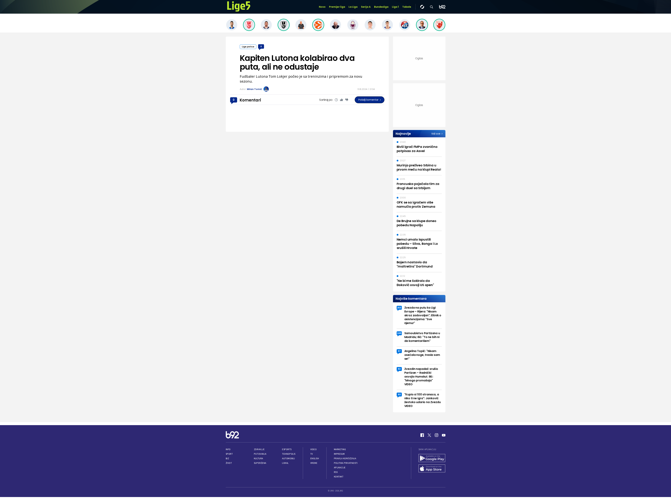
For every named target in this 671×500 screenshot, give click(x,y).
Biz (227, 458)
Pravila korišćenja (345, 458)
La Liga (353, 7)
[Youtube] (443, 435)
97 (399, 351)
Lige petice (248, 46)
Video (313, 449)
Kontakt (339, 476)
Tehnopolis (288, 453)
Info (228, 449)
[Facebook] (422, 435)
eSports (286, 449)
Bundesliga (381, 7)
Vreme (314, 463)
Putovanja (260, 453)
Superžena (260, 463)
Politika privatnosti (346, 463)
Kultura (258, 458)
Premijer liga (337, 7)
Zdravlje (259, 449)
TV (311, 453)
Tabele (406, 7)
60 (399, 394)
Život (229, 463)
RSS (336, 472)
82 (399, 368)
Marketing (340, 449)
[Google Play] (432, 458)
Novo (322, 7)
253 (399, 307)
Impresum (339, 453)
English (314, 458)
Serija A (366, 7)
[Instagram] (436, 435)
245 (399, 333)
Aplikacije (340, 467)
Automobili (288, 458)
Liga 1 (395, 7)
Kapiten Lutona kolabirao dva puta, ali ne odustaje (297, 62)
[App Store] (432, 468)
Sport (229, 453)
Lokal (285, 463)
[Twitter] (429, 435)
